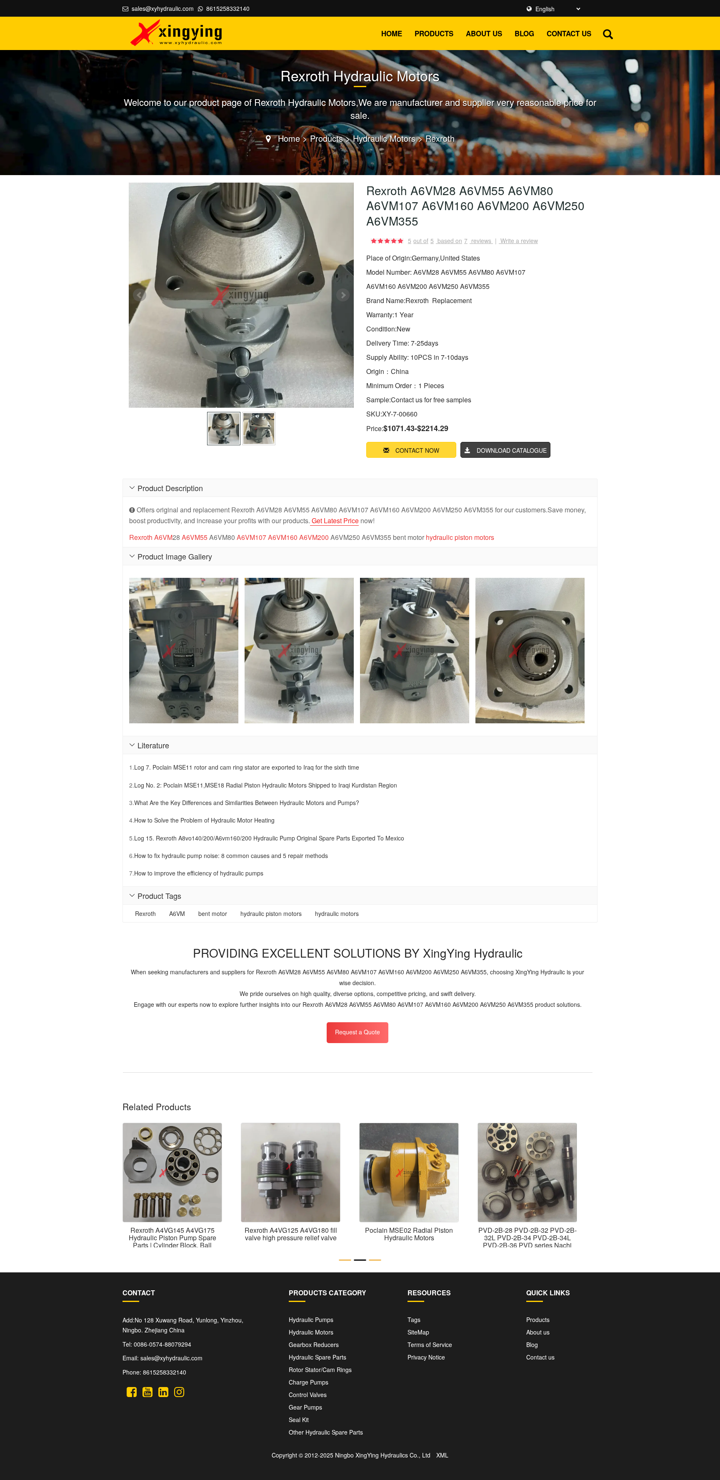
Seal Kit (299, 1419)
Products (434, 33)
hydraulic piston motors (460, 537)
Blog (524, 33)
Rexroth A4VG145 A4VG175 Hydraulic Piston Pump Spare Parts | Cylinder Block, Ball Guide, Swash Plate (172, 1241)
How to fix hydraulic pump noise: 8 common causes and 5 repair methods (231, 855)
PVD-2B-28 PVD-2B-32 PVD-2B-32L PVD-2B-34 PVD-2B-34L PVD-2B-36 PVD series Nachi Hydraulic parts (527, 1241)
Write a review (519, 240)
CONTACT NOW (417, 450)
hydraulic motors (337, 913)
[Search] (607, 33)
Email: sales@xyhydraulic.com (162, 1358)
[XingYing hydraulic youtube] (147, 1391)
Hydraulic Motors (384, 138)
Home (289, 138)
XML (442, 1455)
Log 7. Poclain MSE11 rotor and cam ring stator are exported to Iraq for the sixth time (246, 767)
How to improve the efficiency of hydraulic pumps (198, 873)
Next (343, 295)
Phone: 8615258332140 (154, 1372)
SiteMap (418, 1332)
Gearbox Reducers (314, 1344)
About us (484, 33)
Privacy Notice (426, 1357)
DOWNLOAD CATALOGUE (512, 450)
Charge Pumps (308, 1382)
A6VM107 (251, 537)
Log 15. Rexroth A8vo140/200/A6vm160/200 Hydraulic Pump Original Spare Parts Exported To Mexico (269, 838)
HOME (391, 33)
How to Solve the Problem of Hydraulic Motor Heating (204, 820)
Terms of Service (430, 1344)
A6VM (163, 537)
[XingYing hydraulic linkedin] (163, 1391)
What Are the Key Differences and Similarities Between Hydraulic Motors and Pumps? (246, 802)
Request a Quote (357, 1032)
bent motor (212, 913)
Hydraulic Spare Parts (317, 1357)
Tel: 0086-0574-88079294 (156, 1344)
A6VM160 (283, 537)
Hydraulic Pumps (311, 1319)
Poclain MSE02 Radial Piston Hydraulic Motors (409, 1233)
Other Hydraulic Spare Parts (326, 1432)
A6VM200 (314, 537)
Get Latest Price (334, 520)
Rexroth (440, 138)
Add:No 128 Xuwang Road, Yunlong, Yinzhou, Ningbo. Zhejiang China (182, 1325)
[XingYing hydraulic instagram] (179, 1391)
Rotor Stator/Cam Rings (320, 1369)
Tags (414, 1319)
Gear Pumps (305, 1407)
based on (453, 240)
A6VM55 (195, 537)
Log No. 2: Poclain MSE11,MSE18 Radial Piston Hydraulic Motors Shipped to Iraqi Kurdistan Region (265, 785)
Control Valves (308, 1394)
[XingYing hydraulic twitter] (132, 1391)
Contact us (569, 33)
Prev (139, 295)
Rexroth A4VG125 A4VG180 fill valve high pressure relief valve (291, 1233)
